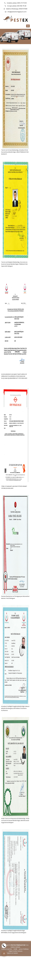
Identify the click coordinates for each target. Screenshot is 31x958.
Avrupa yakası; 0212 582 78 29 (16, 6)
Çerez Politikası (24, 949)
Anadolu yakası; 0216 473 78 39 (17, 3)
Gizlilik (15, 949)
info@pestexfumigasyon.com (17, 12)
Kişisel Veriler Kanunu (15, 951)
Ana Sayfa (10, 39)
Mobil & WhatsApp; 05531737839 (16, 9)
